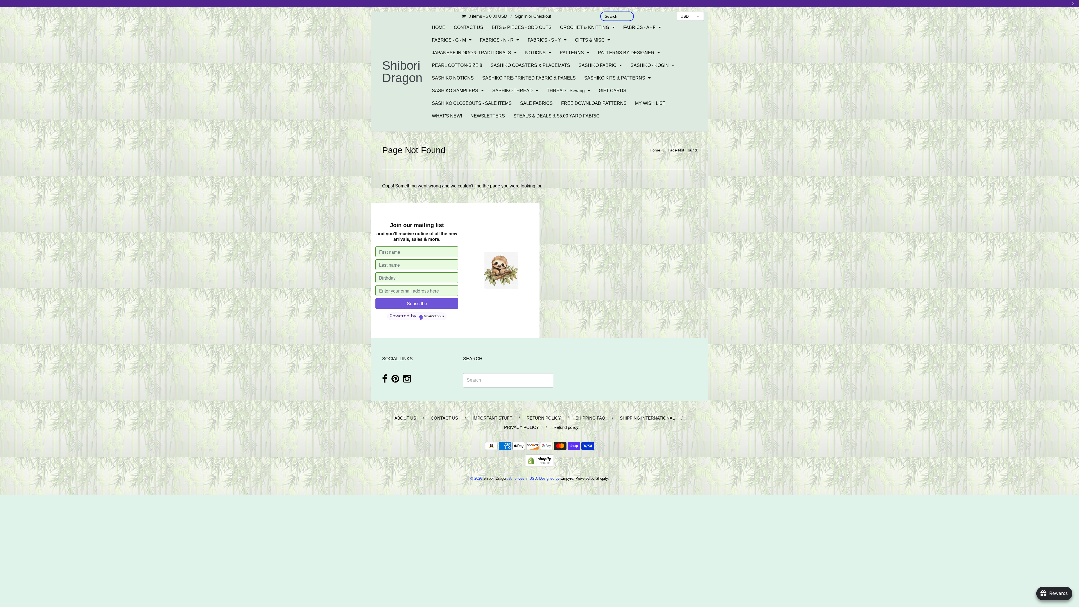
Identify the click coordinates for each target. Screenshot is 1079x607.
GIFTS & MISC (590, 40)
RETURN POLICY (544, 418)
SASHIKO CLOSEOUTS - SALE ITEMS (472, 103)
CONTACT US (468, 27)
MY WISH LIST (650, 103)
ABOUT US (405, 418)
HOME (438, 27)
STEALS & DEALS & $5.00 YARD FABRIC (556, 116)
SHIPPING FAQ (590, 418)
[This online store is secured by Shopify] (539, 460)
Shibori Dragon (402, 71)
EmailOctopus (434, 316)
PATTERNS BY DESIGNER (626, 52)
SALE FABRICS (536, 103)
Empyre (567, 478)
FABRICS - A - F (639, 27)
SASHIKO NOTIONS (453, 78)
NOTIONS (535, 52)
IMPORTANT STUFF (492, 418)
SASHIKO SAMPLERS (455, 90)
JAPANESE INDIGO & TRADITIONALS (471, 52)
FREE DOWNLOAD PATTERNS (594, 103)
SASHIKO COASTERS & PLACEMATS (530, 65)
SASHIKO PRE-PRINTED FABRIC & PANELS (529, 78)
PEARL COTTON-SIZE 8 (457, 65)
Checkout (542, 16)
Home (655, 150)
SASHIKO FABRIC (597, 65)
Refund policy (566, 427)
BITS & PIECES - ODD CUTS (522, 27)
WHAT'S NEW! (447, 116)
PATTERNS (572, 52)
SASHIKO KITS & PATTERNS (614, 78)
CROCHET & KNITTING (584, 27)
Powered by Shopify (591, 478)
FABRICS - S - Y (544, 40)
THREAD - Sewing (566, 90)
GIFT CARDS (612, 90)
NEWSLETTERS (487, 116)
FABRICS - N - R (497, 40)
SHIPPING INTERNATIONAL (647, 418)
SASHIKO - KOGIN (650, 65)
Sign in (521, 16)
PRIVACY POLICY (521, 427)
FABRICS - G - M (449, 40)
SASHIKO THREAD (512, 90)
